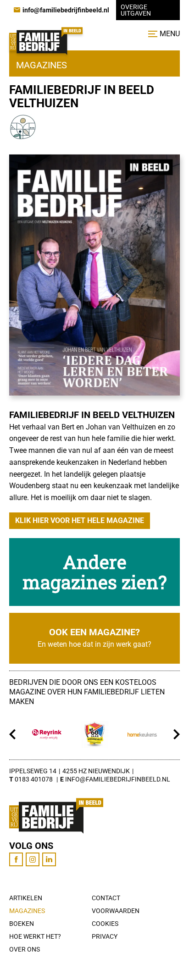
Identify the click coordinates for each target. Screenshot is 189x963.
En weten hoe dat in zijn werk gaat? (94, 644)
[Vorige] (12, 734)
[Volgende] (176, 734)
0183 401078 (34, 779)
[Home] (46, 41)
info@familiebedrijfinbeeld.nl (117, 779)
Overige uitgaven (136, 10)
